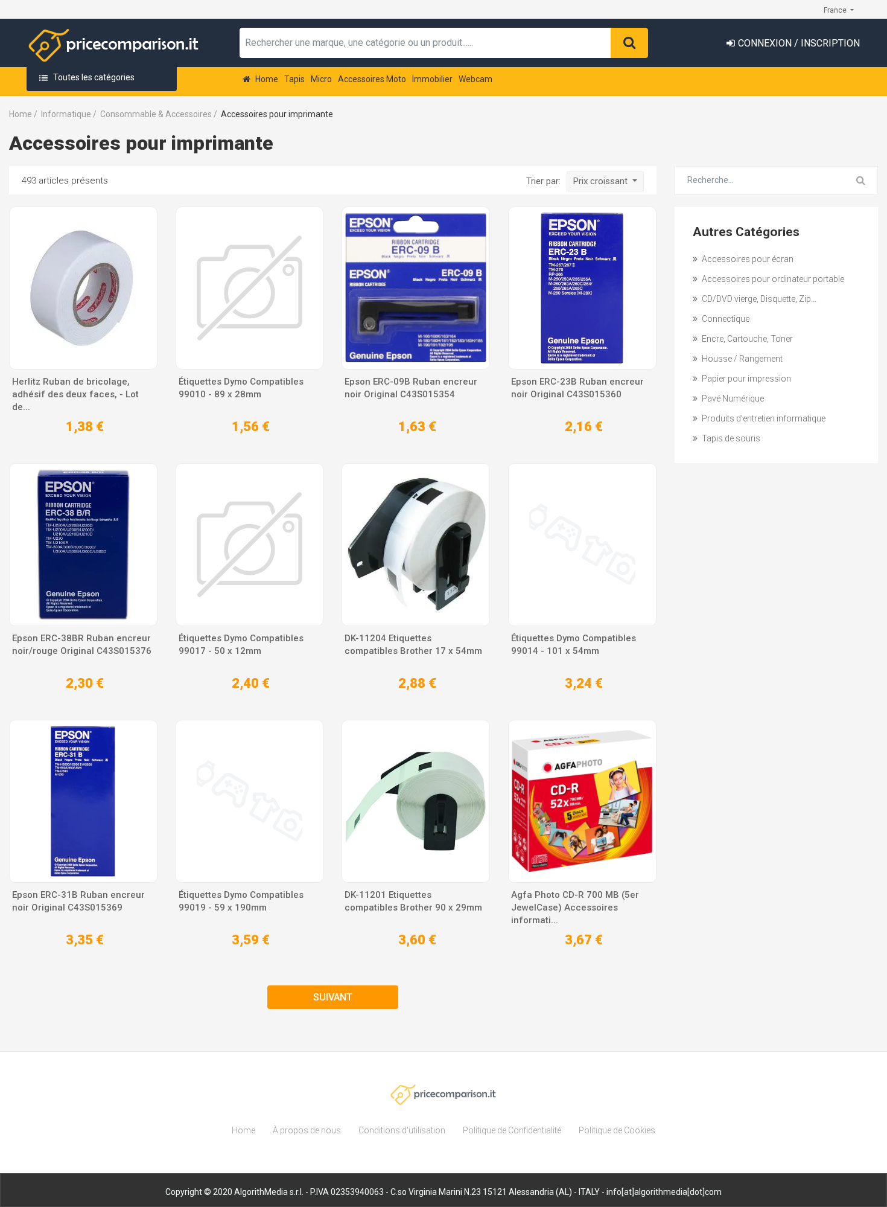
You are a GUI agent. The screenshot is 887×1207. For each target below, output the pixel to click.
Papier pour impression (745, 378)
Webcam (475, 79)
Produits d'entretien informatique (762, 418)
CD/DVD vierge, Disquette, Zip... (758, 299)
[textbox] (425, 43)
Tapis (294, 79)
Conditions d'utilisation (401, 1130)
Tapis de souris (730, 438)
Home (265, 79)
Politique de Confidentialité (512, 1130)
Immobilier (432, 79)
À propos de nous (307, 1130)
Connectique (724, 319)
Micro (321, 79)
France (836, 10)
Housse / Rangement (741, 358)
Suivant (332, 997)
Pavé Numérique (732, 398)
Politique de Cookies (617, 1130)
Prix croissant (601, 181)
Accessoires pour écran (746, 259)
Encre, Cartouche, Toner (746, 339)
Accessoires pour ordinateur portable (772, 279)
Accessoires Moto (372, 79)
